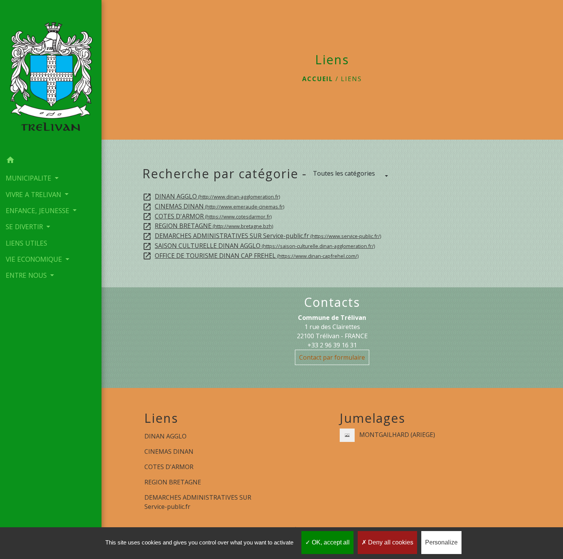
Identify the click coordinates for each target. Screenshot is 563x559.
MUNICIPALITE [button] (29, 178)
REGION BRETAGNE (207, 226)
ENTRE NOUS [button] (27, 275)
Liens (351, 79)
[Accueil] (51, 76)
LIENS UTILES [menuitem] (26, 243)
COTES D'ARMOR (207, 216)
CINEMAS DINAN (213, 206)
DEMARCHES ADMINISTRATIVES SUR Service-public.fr (261, 235)
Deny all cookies (390, 542)
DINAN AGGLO (211, 196)
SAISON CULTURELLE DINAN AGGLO (258, 245)
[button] (51, 161)
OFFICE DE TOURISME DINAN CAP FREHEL (250, 255)
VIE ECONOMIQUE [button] (35, 259)
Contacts (332, 302)
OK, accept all (330, 542)
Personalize (441, 542)
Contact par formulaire (332, 357)
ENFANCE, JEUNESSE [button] (38, 210)
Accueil (317, 79)
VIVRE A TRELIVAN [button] (34, 194)
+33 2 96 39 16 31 (332, 345)
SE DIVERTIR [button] (25, 226)
